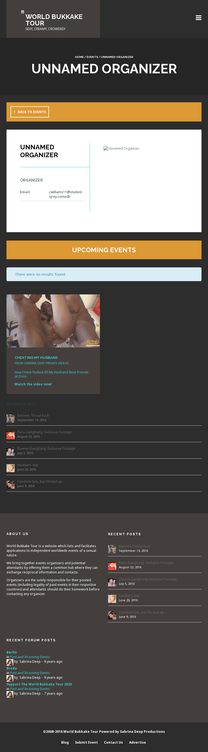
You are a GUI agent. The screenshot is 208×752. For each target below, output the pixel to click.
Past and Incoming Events (30, 657)
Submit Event (86, 742)
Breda (11, 668)
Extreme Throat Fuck (33, 415)
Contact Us (113, 742)
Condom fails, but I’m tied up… (40, 481)
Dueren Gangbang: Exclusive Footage (46, 448)
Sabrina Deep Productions (142, 731)
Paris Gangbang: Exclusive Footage (44, 432)
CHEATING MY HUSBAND (36, 358)
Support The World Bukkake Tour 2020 (39, 684)
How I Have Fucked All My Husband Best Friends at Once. (52, 374)
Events (92, 56)
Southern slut (27, 465)
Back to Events (32, 112)
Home (79, 56)
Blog (65, 742)
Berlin (11, 652)
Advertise (137, 742)
